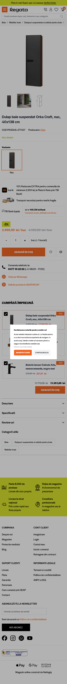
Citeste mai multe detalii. (23, 346)
